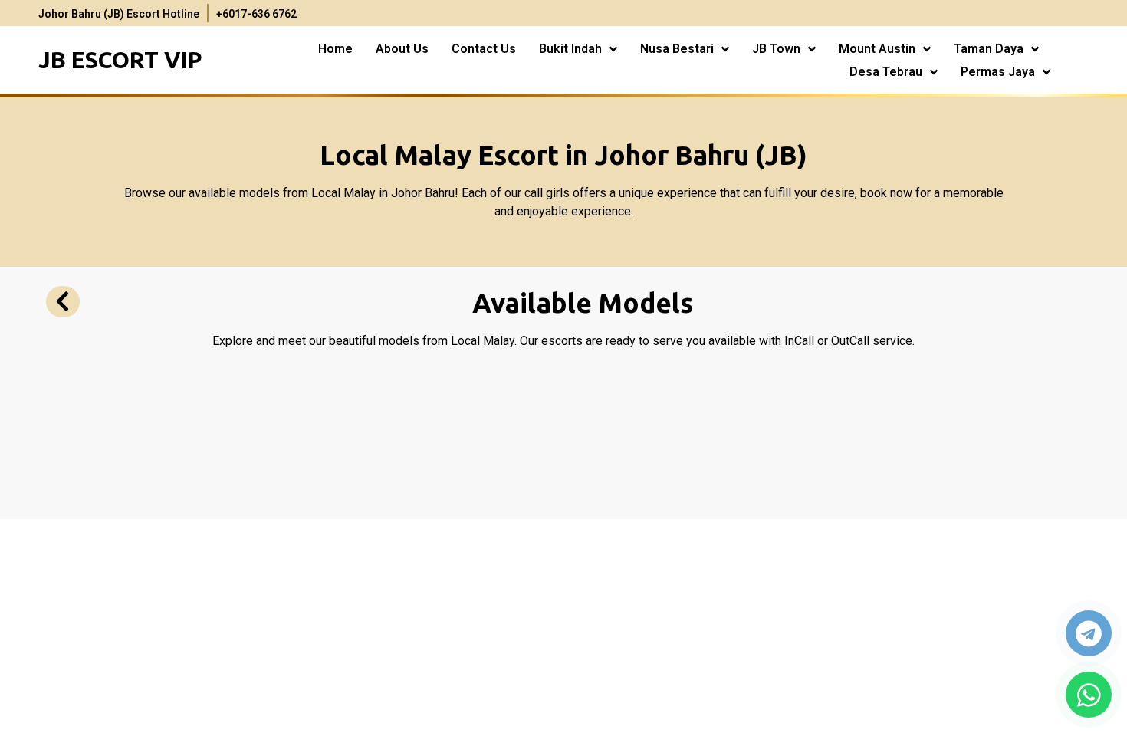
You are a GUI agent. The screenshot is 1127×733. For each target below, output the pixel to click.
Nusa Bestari (677, 48)
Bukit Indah (570, 48)
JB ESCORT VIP (120, 60)
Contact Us (484, 48)
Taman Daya (989, 48)
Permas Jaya (998, 71)
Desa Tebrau (885, 71)
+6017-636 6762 (256, 14)
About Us (402, 48)
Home (335, 48)
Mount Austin (877, 48)
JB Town (776, 48)
